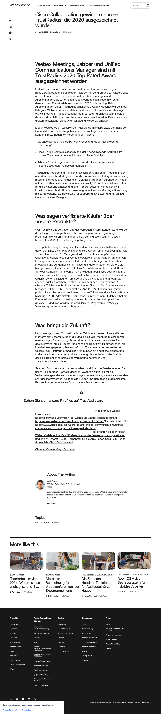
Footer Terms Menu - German (43, 619)
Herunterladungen (88, 629)
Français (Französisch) (42, 661)
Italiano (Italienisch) (41, 666)
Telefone (61, 638)
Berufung (13, 633)
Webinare (13, 656)
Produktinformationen (89, 642)
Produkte (14, 618)
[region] (32, 707)
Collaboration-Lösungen (47, 522)
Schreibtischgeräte (64, 629)
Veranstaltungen (15, 642)
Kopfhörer (61, 647)
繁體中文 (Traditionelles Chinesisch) (42, 656)
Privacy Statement (10, 710)
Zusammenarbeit (44, 5)
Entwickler (85, 660)
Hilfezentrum (86, 633)
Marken (36, 642)
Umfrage (13, 651)
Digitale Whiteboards (65, 633)
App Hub (85, 651)
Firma (108, 618)
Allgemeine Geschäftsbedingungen (42, 628)
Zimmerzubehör (63, 651)
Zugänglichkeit (87, 656)
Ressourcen (87, 618)
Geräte (61, 618)
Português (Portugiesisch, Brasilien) (43, 680)
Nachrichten (14, 638)
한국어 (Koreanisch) (41, 675)
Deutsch (37, 647)
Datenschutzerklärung (41, 633)
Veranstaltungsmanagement (99, 5)
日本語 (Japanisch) (40, 670)
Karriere (108, 648)
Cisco (108, 624)
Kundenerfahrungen (77, 5)
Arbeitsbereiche (60, 5)
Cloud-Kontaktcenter (17, 665)
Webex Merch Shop (113, 644)
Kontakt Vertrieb (111, 639)
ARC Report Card (100, 439)
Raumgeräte (62, 624)
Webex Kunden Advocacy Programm (115, 629)
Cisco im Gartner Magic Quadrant (55, 449)
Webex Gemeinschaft (89, 638)
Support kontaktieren (113, 635)
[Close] (61, 704)
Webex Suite (14, 624)
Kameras (61, 642)
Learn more (51, 503)
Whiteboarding (15, 660)
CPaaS (12, 669)
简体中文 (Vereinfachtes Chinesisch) (42, 650)
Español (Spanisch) (41, 685)
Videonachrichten (16, 647)
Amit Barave (56, 32)
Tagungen (13, 629)
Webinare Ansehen (89, 647)
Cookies (37, 638)
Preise (84, 624)
